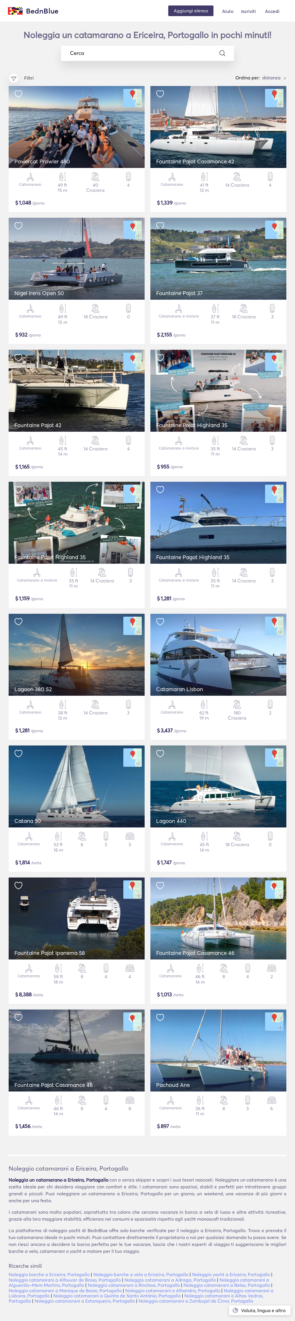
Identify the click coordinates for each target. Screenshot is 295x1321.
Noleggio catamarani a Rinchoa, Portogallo (134, 1285)
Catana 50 (27, 820)
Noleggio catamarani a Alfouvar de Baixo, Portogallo (65, 1280)
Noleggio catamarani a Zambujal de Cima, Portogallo (196, 1301)
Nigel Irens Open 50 (39, 293)
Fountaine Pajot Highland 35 (191, 425)
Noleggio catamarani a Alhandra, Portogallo (172, 1290)
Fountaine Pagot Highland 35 (192, 557)
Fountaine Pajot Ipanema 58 (49, 952)
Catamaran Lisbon (179, 689)
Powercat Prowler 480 (42, 161)
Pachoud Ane (173, 1084)
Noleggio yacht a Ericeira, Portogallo (231, 1274)
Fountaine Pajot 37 (179, 293)
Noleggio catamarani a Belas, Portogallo (227, 1285)
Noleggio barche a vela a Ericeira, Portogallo (140, 1274)
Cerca (77, 53)
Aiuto (227, 11)
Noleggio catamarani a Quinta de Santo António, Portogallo (117, 1296)
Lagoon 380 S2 (33, 689)
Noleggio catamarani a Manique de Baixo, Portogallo (65, 1290)
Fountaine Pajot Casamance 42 (195, 161)
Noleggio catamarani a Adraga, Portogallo (170, 1280)
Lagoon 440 (171, 820)
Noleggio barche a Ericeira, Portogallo (49, 1274)
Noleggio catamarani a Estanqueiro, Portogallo (85, 1301)
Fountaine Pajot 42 (37, 425)
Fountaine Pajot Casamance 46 (195, 952)
